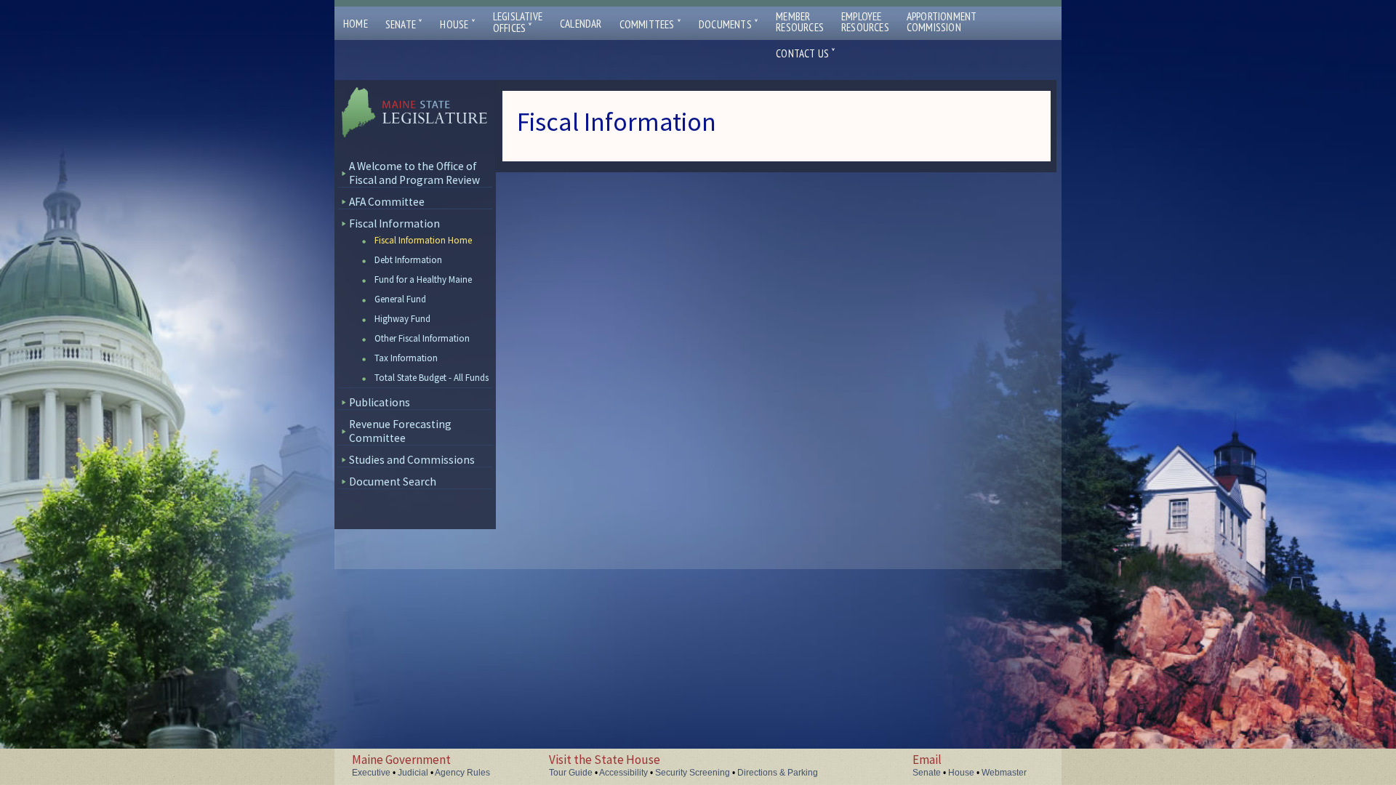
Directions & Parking (777, 773)
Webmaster (1004, 773)
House (457, 24)
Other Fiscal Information (422, 338)
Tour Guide (571, 773)
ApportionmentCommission (942, 22)
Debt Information (408, 260)
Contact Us (805, 53)
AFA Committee (387, 202)
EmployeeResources (865, 22)
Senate (404, 24)
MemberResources (800, 22)
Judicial (413, 773)
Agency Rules (462, 773)
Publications (379, 402)
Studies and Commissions (412, 460)
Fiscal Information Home (423, 240)
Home (355, 23)
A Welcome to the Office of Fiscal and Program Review (414, 173)
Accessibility (623, 773)
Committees (650, 24)
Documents (728, 24)
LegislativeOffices (517, 22)
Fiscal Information (394, 223)
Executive (371, 773)
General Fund (400, 299)
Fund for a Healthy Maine (423, 279)
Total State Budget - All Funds (431, 377)
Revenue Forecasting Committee (400, 431)
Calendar (581, 23)
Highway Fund (402, 319)
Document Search (392, 481)
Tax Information (406, 358)
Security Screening (692, 773)
